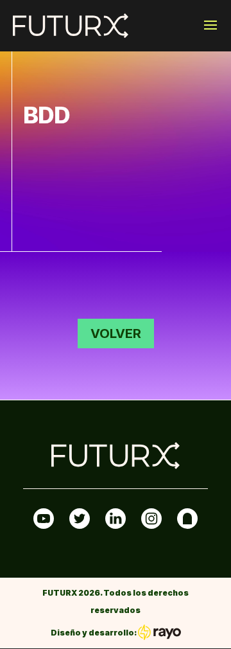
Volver (115, 333)
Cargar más (115, 272)
